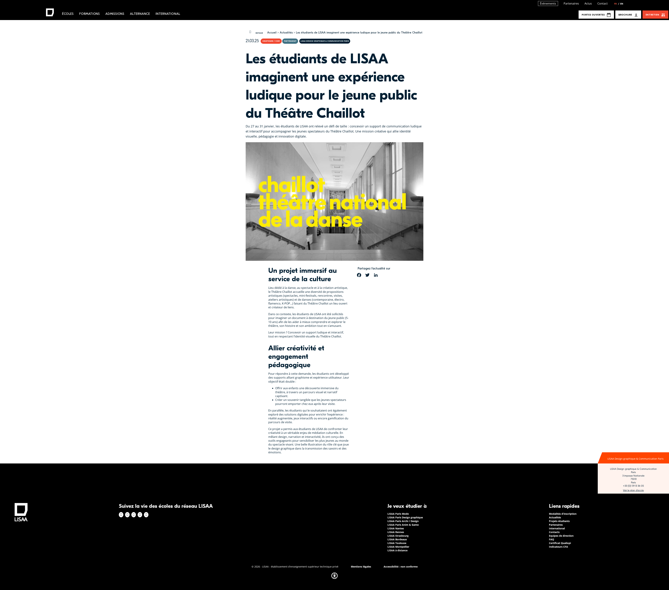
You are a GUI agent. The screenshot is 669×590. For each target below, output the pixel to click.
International (168, 14)
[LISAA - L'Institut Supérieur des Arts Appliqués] (21, 512)
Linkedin (133, 514)
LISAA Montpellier (398, 546)
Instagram (127, 514)
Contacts (554, 532)
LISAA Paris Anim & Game (403, 524)
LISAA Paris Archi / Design (403, 521)
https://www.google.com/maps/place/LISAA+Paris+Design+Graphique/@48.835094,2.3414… (633, 490)
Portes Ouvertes (593, 14)
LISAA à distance (397, 550)
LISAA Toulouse (396, 543)
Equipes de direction (561, 535)
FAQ (551, 539)
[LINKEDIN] (376, 275)
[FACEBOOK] (359, 275)
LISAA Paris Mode (398, 513)
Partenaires (571, 3)
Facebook (121, 514)
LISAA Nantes (395, 528)
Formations (89, 14)
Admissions (114, 14)
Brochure (625, 14)
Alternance (140, 14)
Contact (602, 3)
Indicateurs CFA (558, 546)
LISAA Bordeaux (397, 539)
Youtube (146, 514)
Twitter (140, 514)
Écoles (68, 14)
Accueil (271, 32)
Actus (588, 3)
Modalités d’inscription (562, 513)
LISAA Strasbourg (398, 535)
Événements (548, 3)
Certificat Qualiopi (560, 543)
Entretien (652, 14)
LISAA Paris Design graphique (405, 517)
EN (621, 4)
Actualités (286, 32)
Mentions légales (361, 566)
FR (616, 4)
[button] (334, 576)
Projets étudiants (559, 521)
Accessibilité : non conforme (401, 566)
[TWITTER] (367, 275)
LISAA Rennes (395, 532)
